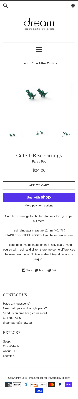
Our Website (11, 346)
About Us (9, 351)
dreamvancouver (38, 378)
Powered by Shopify (59, 378)
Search (7, 341)
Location (8, 355)
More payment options (39, 205)
